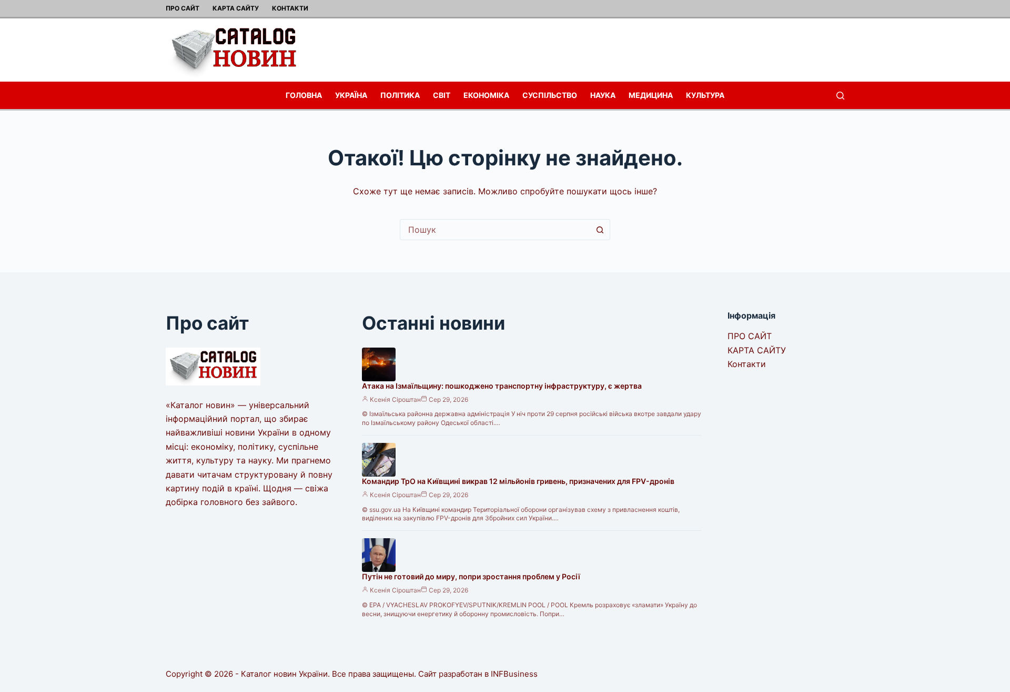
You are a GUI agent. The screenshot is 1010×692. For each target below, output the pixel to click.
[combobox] (495, 229)
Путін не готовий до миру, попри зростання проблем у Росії (471, 576)
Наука (602, 95)
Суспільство (549, 95)
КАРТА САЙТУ (236, 8)
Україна (351, 95)
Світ (441, 95)
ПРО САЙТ (182, 8)
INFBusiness (514, 674)
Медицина (651, 95)
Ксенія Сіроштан (395, 399)
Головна (304, 95)
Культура (705, 95)
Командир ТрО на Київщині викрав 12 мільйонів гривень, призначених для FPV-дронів (518, 481)
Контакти (290, 8)
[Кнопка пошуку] (600, 230)
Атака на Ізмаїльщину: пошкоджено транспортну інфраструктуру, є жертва (502, 385)
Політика (400, 95)
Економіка (486, 95)
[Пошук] (840, 96)
